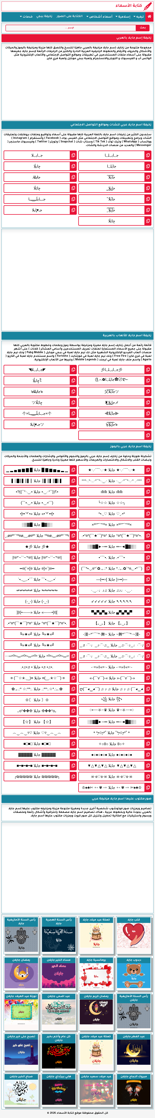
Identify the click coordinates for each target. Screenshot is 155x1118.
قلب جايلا (134, 920)
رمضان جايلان (21, 960)
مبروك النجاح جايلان (134, 1076)
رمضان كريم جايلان (96, 996)
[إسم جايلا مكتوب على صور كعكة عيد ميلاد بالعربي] (96, 947)
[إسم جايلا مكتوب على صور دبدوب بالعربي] (133, 987)
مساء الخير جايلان (59, 960)
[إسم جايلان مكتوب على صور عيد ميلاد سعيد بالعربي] (96, 1104)
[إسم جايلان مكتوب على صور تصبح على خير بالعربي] (21, 1064)
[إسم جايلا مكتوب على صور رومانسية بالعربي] (96, 987)
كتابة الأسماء (129, 6)
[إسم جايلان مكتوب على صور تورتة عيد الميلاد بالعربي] (21, 1024)
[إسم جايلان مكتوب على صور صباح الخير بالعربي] (21, 1104)
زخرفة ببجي (44, 16)
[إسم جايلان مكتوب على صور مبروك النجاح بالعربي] (133, 1104)
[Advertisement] (77, 90)
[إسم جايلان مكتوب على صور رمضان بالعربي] (21, 987)
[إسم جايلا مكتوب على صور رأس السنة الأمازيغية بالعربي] (21, 951)
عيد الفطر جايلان (134, 1036)
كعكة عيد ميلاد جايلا (96, 920)
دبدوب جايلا (133, 960)
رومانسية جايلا (96, 960)
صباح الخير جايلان (21, 1076)
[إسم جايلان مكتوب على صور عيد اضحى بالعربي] (58, 1024)
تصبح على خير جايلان (21, 1036)
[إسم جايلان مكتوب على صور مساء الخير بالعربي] (58, 987)
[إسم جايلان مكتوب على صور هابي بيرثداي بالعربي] (58, 1104)
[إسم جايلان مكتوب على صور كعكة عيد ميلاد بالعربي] (96, 1064)
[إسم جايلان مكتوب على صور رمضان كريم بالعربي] (96, 1024)
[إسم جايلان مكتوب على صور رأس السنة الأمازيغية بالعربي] (133, 1027)
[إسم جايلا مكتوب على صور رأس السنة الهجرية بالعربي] (58, 951)
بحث (143, 27)
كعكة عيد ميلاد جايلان (96, 1036)
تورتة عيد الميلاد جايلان (21, 996)
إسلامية (124, 17)
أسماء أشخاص (100, 17)
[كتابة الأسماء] (149, 17)
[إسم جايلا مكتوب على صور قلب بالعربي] (133, 947)
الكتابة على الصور (70, 16)
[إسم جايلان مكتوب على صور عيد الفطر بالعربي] (133, 1064)
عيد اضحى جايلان (58, 996)
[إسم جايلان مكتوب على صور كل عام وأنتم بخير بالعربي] (58, 1068)
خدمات (27, 17)
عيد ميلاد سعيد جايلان (96, 1076)
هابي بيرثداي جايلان (58, 1076)
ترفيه (140, 17)
